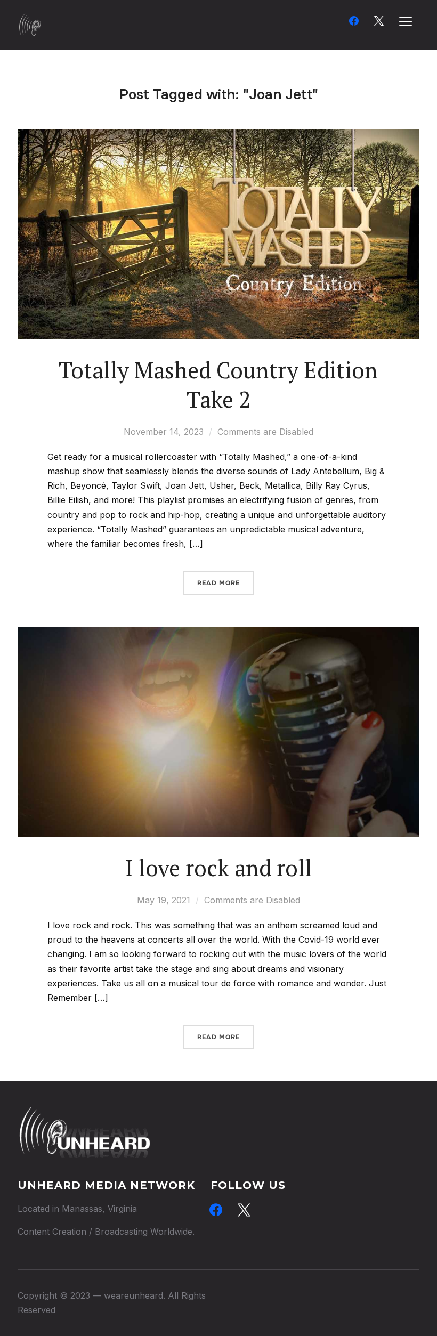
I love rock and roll (218, 867)
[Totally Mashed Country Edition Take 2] (218, 136)
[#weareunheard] (84, 1113)
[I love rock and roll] (218, 633)
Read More (218, 583)
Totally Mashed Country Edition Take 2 (218, 384)
